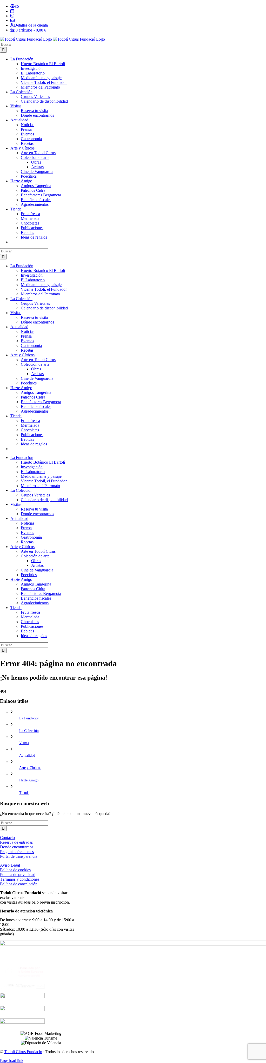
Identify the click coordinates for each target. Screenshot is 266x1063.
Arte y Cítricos (30, 768)
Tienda (24, 793)
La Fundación (29, 718)
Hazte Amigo (28, 780)
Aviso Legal (10, 865)
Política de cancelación (18, 884)
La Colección (29, 731)
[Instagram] (12, 16)
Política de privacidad (17, 874)
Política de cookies (15, 870)
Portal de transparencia (18, 856)
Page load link (11, 1060)
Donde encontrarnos (16, 847)
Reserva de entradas (16, 842)
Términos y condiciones (19, 879)
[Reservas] (12, 11)
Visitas (24, 743)
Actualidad (27, 755)
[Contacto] (12, 20)
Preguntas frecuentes (17, 851)
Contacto (7, 837)
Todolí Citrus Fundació (23, 1051)
